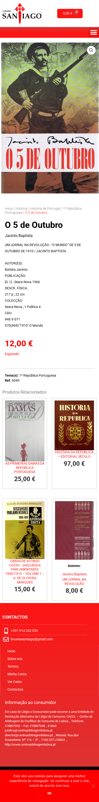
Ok (49, 793)
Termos (13, 666)
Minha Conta (17, 674)
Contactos (15, 689)
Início (9, 208)
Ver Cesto (14, 682)
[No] (93, 786)
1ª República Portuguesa (37, 375)
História (21, 208)
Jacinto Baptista (19, 235)
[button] (93, 32)
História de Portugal (45, 208)
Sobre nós (14, 659)
